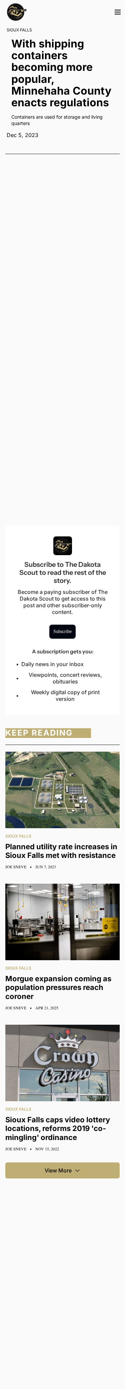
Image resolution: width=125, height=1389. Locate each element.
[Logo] (17, 12)
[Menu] (118, 12)
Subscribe (62, 631)
